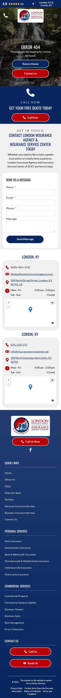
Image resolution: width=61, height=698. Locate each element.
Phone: (10, 208)
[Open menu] (55, 15)
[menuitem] (27, 473)
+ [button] (9, 303)
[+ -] (30, 312)
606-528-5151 (19, 344)
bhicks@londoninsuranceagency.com (32, 274)
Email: (9, 197)
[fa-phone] (5, 17)
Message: (11, 218)
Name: (10, 187)
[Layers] (52, 303)
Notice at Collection (32, 691)
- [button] (9, 306)
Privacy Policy (17, 688)
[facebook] (30, 450)
